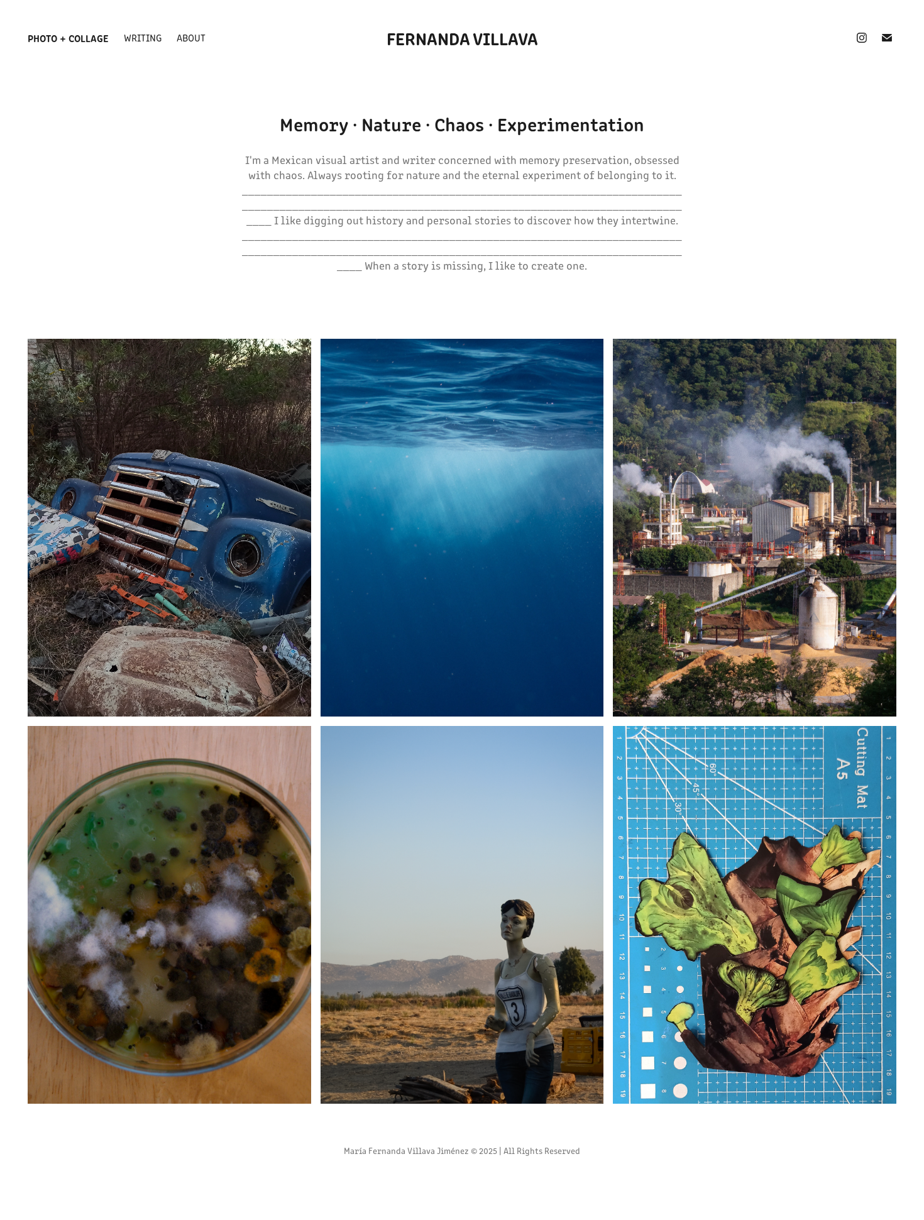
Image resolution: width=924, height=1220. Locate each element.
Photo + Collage (68, 38)
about (191, 37)
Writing (143, 37)
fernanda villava (462, 37)
